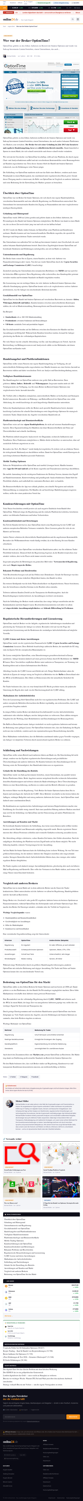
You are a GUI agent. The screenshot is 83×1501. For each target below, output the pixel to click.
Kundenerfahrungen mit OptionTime (18, 1243)
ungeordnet (11, 26)
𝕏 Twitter (13, 1077)
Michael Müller (11, 56)
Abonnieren (73, 1417)
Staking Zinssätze (8, 1474)
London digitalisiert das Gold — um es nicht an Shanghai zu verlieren (29, 1375)
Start (4, 26)
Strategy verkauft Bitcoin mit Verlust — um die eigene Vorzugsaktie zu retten (32, 1384)
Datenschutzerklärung (33, 1421)
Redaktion (13, 3)
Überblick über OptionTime (14, 1219)
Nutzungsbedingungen (50, 1453)
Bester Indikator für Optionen (14, 1354)
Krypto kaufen (7, 1470)
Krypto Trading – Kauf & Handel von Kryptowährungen (24, 1351)
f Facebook (34, 1077)
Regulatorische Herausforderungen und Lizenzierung (24, 1253)
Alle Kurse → (77, 8)
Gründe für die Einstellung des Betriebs (19, 1265)
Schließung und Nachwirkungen (16, 1262)
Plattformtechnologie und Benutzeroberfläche (21, 1237)
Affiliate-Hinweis (48, 1444)
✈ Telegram (23, 1077)
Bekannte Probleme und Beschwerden (18, 1249)
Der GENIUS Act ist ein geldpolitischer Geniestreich (23, 1372)
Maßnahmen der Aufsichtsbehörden (18, 1259)
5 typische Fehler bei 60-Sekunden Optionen (20, 1348)
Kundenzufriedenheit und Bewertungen (19, 1246)
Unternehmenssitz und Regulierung (17, 1225)
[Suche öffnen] (73, 19)
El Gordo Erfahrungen (11, 1360)
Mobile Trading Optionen (14, 1240)
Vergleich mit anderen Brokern (16, 1271)
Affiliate (20, 3)
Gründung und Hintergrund (14, 1222)
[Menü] (78, 19)
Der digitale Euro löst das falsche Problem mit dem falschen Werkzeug (30, 1369)
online (10, 19)
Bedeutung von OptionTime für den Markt (20, 1274)
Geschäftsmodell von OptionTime (17, 1228)
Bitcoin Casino (7, 1482)
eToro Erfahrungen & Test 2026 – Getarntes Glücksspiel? (25, 1357)
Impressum (46, 1461)
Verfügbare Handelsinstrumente (16, 1234)
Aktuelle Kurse (7, 1486)
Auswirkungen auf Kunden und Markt (18, 1268)
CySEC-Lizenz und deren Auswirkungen (19, 1256)
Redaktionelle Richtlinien (51, 1449)
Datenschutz (47, 1486)
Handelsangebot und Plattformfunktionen (20, 1231)
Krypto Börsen (7, 1478)
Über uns (4, 3)
